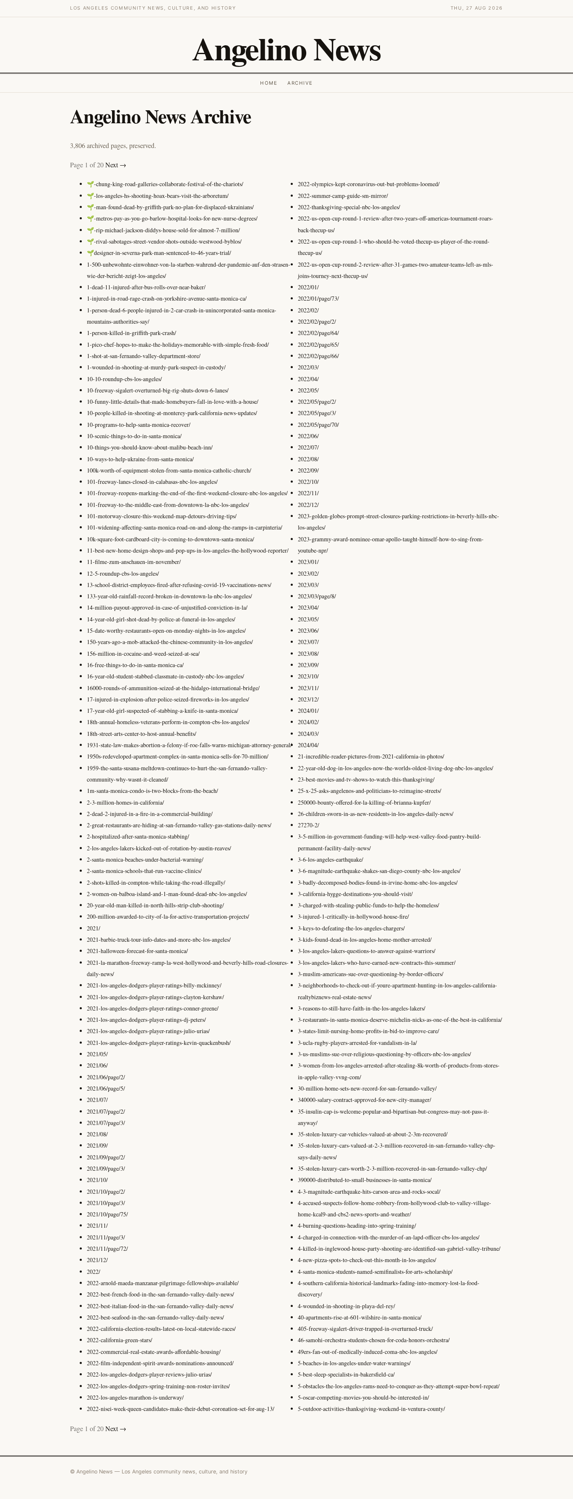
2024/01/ (308, 710)
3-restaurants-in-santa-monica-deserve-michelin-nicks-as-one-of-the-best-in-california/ (400, 1020)
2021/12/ (97, 1260)
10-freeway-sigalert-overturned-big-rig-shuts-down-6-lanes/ (158, 390)
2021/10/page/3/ (106, 1203)
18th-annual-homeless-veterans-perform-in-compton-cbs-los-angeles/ (168, 722)
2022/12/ (308, 505)
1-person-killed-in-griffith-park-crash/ (131, 333)
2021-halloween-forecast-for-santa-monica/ (137, 951)
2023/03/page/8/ (317, 596)
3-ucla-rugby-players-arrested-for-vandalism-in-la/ (357, 1043)
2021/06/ (97, 1065)
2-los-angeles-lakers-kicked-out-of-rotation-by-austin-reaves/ (159, 848)
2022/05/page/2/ (317, 401)
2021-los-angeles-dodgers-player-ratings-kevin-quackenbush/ (159, 1043)
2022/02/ (308, 310)
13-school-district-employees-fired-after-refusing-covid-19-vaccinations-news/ (179, 585)
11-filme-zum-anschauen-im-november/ (134, 562)
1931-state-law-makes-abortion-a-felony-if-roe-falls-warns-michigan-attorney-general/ (189, 745)
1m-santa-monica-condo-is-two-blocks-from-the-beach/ (152, 791)
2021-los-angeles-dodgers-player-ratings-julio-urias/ (148, 1031)
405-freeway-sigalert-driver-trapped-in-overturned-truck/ (365, 1329)
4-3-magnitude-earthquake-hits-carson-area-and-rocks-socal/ (369, 1191)
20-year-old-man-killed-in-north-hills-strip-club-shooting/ (155, 905)
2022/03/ (308, 367)
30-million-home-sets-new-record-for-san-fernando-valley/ (367, 1088)
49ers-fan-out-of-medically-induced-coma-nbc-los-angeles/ (368, 1352)
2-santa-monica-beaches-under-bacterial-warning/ (145, 859)
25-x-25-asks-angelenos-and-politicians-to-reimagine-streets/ (369, 791)
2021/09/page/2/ (106, 1157)
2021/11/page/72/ (107, 1248)
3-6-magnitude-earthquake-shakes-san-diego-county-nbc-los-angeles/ (379, 871)
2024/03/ (308, 734)
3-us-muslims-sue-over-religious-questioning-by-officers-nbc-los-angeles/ (384, 1054)
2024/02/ (308, 722)
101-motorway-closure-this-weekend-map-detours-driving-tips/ (162, 516)
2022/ (93, 1272)
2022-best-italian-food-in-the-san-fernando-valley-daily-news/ (160, 1306)
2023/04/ (308, 607)
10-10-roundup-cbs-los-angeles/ (124, 379)
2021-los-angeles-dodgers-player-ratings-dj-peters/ (146, 1020)
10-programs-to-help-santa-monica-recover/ (138, 425)
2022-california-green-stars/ (119, 1340)
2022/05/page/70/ (318, 425)
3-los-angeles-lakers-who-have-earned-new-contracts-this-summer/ (377, 962)
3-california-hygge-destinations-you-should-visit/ (355, 894)
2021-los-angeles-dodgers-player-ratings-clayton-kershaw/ (155, 997)
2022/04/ (308, 379)
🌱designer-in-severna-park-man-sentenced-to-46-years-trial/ (159, 253)
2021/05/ (97, 1054)
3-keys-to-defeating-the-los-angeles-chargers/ (351, 928)
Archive (300, 83)
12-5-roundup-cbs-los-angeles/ (123, 573)
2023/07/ (308, 642)
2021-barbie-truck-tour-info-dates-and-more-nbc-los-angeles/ (159, 939)
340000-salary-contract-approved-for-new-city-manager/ (364, 1100)
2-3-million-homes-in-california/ (125, 802)
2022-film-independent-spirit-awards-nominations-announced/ (160, 1363)
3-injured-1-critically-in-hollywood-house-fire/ (353, 916)
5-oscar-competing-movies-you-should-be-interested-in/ (363, 1397)
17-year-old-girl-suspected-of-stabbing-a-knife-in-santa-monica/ (162, 710)
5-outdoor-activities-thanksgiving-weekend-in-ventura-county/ (371, 1409)
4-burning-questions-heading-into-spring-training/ (357, 1225)
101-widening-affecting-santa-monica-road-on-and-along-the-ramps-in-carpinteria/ (184, 527)
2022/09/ (308, 470)
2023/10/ (308, 676)
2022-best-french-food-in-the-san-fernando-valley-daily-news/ (160, 1294)
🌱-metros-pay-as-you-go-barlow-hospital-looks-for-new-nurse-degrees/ (172, 218)
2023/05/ (308, 619)
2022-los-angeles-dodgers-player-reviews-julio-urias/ (149, 1374)
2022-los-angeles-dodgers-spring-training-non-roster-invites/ (158, 1386)
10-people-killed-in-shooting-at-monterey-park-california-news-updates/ (172, 413)
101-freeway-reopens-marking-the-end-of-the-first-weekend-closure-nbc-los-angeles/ (187, 493)
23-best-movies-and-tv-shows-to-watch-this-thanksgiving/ (366, 779)
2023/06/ (308, 630)
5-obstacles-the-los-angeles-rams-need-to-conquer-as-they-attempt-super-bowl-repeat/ (399, 1386)
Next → (115, 164)
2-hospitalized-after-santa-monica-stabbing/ (138, 836)
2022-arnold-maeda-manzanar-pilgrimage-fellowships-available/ (163, 1283)
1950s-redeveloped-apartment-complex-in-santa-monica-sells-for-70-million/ (177, 756)
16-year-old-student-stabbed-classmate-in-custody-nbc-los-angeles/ (165, 676)
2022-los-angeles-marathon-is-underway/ (135, 1397)
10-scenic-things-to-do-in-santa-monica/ (134, 436)
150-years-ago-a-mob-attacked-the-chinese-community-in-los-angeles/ (170, 642)
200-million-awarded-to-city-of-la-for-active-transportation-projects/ (168, 916)
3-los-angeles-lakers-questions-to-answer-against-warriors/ (366, 951)
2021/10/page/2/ (106, 1191)
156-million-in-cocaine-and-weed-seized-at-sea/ (143, 653)
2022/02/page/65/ (318, 344)
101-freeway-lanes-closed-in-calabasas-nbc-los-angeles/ (152, 482)
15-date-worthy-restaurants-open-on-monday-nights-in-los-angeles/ (166, 630)
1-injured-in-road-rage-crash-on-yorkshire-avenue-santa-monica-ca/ (167, 298)
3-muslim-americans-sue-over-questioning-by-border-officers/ (370, 974)
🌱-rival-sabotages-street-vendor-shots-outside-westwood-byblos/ (164, 241)
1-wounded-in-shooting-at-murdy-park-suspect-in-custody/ (156, 367)
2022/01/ (308, 287)
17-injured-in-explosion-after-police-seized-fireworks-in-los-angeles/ (168, 699)
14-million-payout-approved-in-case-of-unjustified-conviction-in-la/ (167, 607)
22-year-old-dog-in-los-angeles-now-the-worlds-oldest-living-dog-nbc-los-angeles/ (395, 768)
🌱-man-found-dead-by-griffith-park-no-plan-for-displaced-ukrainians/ (170, 207)
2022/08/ (308, 459)
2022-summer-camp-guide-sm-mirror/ (343, 196)
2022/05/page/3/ (317, 413)
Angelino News (286, 48)
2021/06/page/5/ (106, 1088)
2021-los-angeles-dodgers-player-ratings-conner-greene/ (153, 1008)
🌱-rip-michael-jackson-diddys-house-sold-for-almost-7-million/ (163, 230)
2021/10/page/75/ (107, 1214)
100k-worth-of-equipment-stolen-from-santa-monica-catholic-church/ (169, 470)
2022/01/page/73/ (318, 298)
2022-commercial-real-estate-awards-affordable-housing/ (154, 1352)
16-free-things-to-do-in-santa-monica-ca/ (135, 665)
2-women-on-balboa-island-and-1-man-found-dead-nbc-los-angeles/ (167, 894)
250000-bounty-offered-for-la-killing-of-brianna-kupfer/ (364, 802)
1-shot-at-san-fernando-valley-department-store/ (144, 356)
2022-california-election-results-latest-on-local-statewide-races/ (161, 1329)
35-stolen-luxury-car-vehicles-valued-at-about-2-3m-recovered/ (373, 1134)
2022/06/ (308, 436)
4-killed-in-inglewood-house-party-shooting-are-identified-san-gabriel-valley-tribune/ (399, 1248)
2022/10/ (308, 482)
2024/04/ (308, 745)
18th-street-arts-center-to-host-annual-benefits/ (141, 734)
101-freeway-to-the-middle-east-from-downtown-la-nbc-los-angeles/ (168, 505)
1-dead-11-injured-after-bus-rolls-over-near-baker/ (146, 287)
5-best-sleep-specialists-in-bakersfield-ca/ (346, 1374)
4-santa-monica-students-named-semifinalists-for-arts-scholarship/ (375, 1272)
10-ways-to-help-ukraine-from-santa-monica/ (140, 459)
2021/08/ (97, 1134)
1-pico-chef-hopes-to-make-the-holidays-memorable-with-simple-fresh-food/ (178, 344)
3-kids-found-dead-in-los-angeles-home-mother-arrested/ (365, 939)
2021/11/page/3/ (106, 1237)
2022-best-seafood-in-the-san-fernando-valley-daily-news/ (155, 1317)
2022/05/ (308, 390)
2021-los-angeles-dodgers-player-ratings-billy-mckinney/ (154, 985)
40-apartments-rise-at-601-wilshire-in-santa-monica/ (360, 1317)
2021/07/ (97, 1100)
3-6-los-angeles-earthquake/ (330, 859)
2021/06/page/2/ (106, 1077)
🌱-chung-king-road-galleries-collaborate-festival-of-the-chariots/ (165, 184)
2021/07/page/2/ (106, 1111)
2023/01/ (308, 562)
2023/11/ (308, 688)
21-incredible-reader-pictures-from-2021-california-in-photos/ (371, 756)
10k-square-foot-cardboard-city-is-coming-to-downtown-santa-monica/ (170, 539)
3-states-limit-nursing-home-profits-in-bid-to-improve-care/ (368, 1031)
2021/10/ (97, 1180)
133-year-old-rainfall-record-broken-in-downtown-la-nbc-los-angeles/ (169, 596)
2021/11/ (97, 1225)
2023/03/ (308, 585)
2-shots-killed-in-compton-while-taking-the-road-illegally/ (156, 882)
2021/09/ (97, 1145)
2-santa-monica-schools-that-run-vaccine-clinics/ (144, 871)
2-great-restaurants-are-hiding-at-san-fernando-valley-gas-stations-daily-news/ (179, 825)
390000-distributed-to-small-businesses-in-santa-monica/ (365, 1180)
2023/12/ (308, 699)
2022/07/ (308, 447)
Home (268, 83)
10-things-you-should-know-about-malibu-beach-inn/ (150, 447)
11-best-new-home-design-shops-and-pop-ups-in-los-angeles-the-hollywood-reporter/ (188, 550)
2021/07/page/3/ (106, 1123)
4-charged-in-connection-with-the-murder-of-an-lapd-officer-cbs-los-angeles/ (388, 1237)
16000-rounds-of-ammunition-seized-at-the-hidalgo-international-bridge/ (173, 688)
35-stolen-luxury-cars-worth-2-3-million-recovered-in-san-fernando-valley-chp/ (392, 1168)
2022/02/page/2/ (317, 321)
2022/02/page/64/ (318, 333)
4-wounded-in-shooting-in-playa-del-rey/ (346, 1306)
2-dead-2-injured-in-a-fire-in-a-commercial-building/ (150, 814)
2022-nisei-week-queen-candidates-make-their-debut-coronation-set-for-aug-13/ (180, 1409)
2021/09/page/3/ (106, 1168)
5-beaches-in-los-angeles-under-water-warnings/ (354, 1363)
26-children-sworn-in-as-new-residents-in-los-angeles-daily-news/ (375, 814)
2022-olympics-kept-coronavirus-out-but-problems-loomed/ (369, 184)
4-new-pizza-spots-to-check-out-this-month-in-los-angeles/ (367, 1260)
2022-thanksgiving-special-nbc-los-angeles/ (349, 207)
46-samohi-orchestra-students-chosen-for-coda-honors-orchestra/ (374, 1340)
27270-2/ (308, 825)
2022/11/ (308, 493)
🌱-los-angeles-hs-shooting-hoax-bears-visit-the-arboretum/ (158, 196)
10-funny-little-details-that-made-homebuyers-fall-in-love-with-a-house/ (172, 401)
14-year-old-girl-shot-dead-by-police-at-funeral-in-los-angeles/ (161, 619)
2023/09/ (308, 665)
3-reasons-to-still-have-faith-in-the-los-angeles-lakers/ (361, 1008)
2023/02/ (308, 573)
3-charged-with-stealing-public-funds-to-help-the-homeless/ (368, 905)
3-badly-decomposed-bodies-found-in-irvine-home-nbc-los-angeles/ (378, 882)
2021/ (93, 928)
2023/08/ (308, 653)
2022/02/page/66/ (318, 356)
